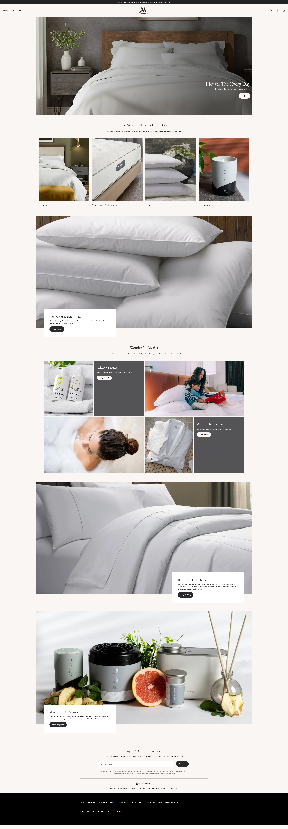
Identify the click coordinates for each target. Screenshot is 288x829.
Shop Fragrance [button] (58, 725)
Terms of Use (136, 802)
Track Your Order (124, 788)
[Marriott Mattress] (117, 169)
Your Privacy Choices (121, 802)
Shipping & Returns (159, 788)
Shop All (246, 96)
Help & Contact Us (171, 802)
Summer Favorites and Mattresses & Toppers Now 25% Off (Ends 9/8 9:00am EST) (144, 2)
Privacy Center (102, 802)
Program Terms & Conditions (153, 802)
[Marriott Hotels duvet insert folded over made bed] (64, 169)
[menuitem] (8, 11)
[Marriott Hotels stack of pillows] (170, 169)
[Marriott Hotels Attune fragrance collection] (224, 169)
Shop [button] (5, 11)
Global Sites (173, 788)
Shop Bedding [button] (186, 595)
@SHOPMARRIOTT (145, 783)
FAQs (134, 788)
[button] (283, 10)
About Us (113, 788)
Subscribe (182, 764)
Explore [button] (17, 11)
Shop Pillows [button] (56, 329)
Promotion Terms (144, 788)
